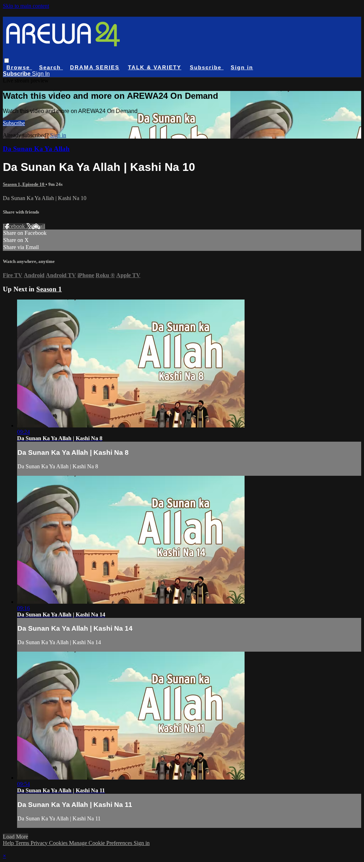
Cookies (59, 843)
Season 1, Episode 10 (24, 184)
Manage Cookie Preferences (101, 843)
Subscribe (14, 123)
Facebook (14, 226)
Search (51, 67)
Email (38, 226)
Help (9, 843)
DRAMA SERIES (94, 67)
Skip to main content (26, 6)
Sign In (41, 74)
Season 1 (49, 289)
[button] (6, 60)
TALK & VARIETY (154, 67)
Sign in (242, 67)
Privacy (40, 843)
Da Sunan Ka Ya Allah (36, 148)
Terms (23, 843)
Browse (19, 67)
